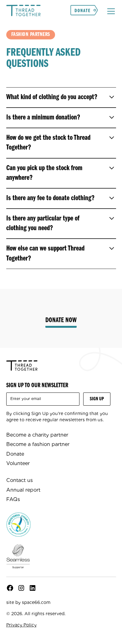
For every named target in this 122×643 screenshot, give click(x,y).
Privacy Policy (21, 624)
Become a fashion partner (37, 444)
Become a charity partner (37, 435)
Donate (15, 454)
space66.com (36, 602)
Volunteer (18, 463)
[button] (110, 11)
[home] (23, 11)
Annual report (23, 490)
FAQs (13, 499)
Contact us (19, 480)
